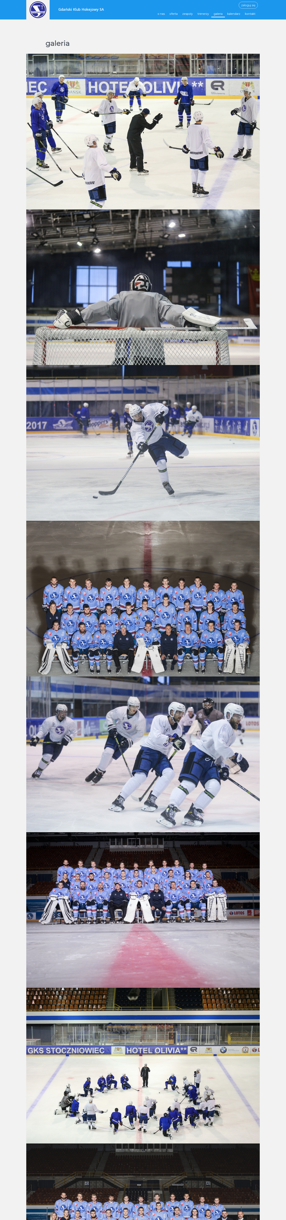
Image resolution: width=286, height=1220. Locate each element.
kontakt (250, 14)
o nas (161, 14)
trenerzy (203, 14)
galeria (218, 14)
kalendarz (233, 14)
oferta (173, 14)
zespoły (187, 14)
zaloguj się (248, 5)
